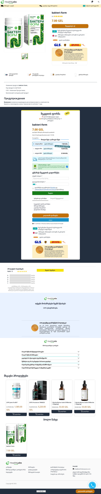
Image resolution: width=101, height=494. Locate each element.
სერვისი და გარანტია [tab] (40, 198)
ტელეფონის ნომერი (39, 182)
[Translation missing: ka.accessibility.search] (98, 2)
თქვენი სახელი (37, 176)
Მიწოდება (31, 467)
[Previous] (6, 31)
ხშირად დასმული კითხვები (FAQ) (16, 470)
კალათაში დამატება (50, 215)
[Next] (43, 31)
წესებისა (52, 187)
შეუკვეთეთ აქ (70, 26)
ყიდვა (50, 220)
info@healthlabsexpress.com (82, 469)
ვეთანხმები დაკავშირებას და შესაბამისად (49, 188)
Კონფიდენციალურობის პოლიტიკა (58, 470)
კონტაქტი (9, 467)
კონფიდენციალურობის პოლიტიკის (45, 189)
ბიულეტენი (9, 472)
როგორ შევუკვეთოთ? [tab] (57, 198)
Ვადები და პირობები (57, 474)
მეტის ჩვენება (50, 270)
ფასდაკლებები (32, 470)
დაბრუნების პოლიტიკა (57, 467)
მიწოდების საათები (34, 472)
